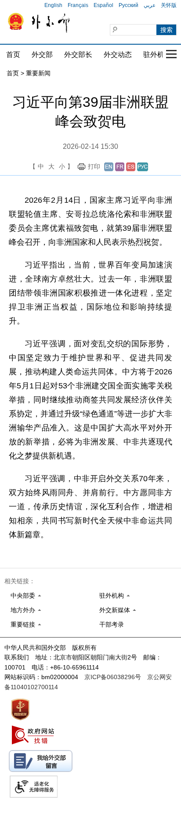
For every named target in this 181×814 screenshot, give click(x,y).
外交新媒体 (114, 609)
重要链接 (23, 624)
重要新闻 (38, 73)
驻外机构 (157, 54)
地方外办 (23, 609)
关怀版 (169, 5)
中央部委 (23, 595)
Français (78, 5)
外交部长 (78, 54)
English (53, 5)
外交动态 (118, 54)
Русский (128, 5)
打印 (94, 166)
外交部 (42, 54)
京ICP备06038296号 (112, 676)
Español (103, 5)
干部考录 (111, 624)
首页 (13, 54)
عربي (150, 5)
